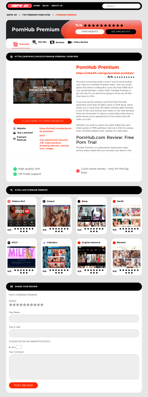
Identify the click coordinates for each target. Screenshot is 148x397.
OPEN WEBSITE (89, 32)
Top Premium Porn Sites (36, 15)
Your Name (14, 312)
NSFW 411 (12, 15)
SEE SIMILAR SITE (120, 32)
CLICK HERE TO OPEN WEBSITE (43, 121)
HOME (37, 6)
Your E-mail (14, 327)
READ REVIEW (21, 209)
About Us (56, 6)
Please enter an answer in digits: (30, 341)
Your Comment (16, 352)
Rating (12, 301)
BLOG (46, 6)
